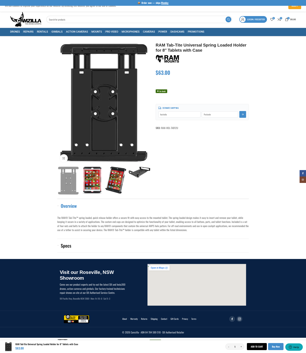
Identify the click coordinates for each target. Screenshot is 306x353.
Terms (193, 318)
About (124, 318)
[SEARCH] (228, 19)
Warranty (134, 318)
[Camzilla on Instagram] (239, 319)
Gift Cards (175, 318)
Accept (295, 5)
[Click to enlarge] (64, 158)
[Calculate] (242, 114)
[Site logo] (26, 19)
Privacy (185, 318)
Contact (164, 318)
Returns (144, 318)
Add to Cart (257, 346)
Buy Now (276, 346)
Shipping (154, 318)
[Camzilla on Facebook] (232, 319)
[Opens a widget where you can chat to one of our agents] (294, 347)
